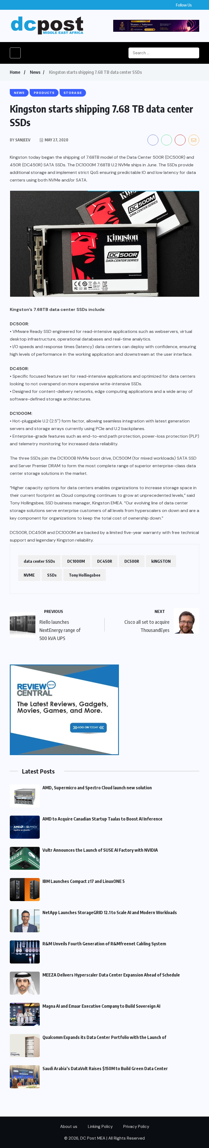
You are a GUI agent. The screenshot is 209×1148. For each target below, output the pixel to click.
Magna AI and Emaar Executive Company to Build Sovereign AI (101, 1006)
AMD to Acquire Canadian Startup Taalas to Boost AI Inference (102, 819)
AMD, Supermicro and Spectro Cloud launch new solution (97, 787)
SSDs (52, 575)
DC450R (104, 561)
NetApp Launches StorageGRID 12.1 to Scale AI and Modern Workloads (109, 912)
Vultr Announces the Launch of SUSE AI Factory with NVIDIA (100, 850)
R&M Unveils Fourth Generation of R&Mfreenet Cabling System (104, 943)
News (35, 72)
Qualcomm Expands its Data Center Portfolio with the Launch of (104, 1037)
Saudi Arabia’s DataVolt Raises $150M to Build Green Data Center (105, 1068)
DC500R (131, 561)
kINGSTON (161, 561)
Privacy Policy (136, 1126)
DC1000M (76, 561)
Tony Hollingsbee (84, 575)
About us (68, 1126)
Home (15, 72)
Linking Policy (100, 1126)
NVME (29, 575)
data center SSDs (39, 561)
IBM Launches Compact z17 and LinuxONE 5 (83, 881)
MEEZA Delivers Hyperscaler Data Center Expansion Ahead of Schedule (111, 975)
